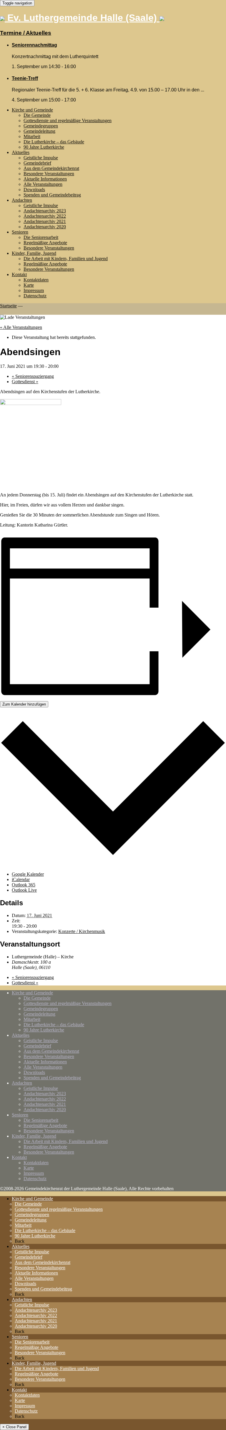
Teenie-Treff (25, 78)
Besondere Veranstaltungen (49, 173)
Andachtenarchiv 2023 (45, 210)
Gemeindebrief (37, 162)
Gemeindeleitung (39, 131)
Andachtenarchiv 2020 (45, 226)
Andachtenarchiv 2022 (45, 216)
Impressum (34, 290)
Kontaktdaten (36, 279)
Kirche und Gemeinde (32, 109)
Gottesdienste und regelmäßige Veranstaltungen (68, 120)
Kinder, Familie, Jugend (34, 253)
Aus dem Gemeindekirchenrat (51, 168)
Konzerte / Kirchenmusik (81, 931)
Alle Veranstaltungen (43, 184)
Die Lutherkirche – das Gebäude (54, 141)
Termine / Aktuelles (25, 33)
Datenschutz (35, 295)
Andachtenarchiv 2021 (45, 221)
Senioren (20, 231)
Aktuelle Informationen (45, 178)
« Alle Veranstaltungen (21, 327)
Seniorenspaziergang (33, 376)
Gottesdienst (25, 381)
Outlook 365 (23, 884)
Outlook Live (24, 890)
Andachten (22, 200)
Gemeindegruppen (41, 125)
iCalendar (21, 879)
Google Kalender (28, 874)
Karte (29, 285)
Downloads (34, 189)
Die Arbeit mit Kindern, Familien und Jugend (66, 258)
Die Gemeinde (37, 115)
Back (19, 1241)
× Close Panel (14, 1427)
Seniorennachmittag (34, 44)
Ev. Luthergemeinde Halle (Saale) (82, 17)
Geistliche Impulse (41, 157)
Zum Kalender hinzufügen (24, 704)
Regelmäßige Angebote (45, 242)
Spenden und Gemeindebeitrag (52, 194)
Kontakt (19, 274)
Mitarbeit (32, 136)
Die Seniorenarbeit (41, 237)
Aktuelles (20, 152)
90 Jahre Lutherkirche (44, 147)
